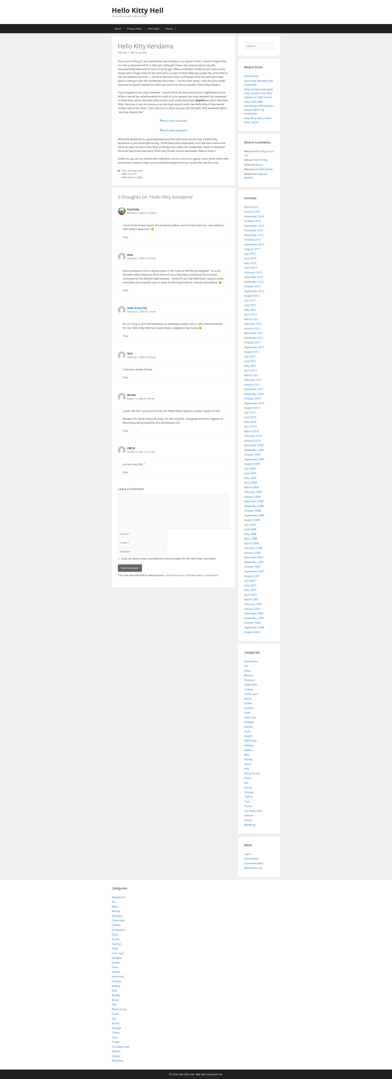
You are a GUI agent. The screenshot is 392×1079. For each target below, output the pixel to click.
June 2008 (250, 529)
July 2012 (250, 300)
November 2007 (254, 562)
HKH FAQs (153, 28)
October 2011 (252, 342)
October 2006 (252, 622)
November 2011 (254, 338)
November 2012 (254, 281)
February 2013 (253, 272)
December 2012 (253, 277)
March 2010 (251, 431)
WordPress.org (253, 868)
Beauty (248, 675)
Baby (247, 670)
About (118, 28)
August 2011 (252, 351)
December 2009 (253, 445)
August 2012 (252, 295)
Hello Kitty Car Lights (132, 177)
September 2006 (254, 627)
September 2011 (254, 347)
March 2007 (251, 599)
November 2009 (254, 450)
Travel (248, 806)
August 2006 (252, 632)
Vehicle (248, 815)
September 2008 (254, 515)
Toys (123, 170)
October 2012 (252, 286)
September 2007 (254, 571)
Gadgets (249, 722)
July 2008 (250, 524)
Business (249, 680)
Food (247, 712)
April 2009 (250, 482)
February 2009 (253, 492)
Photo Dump (252, 773)
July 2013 (250, 253)
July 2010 (250, 412)
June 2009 (250, 473)
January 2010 (252, 440)
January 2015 (252, 211)
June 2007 (250, 585)
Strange (249, 792)
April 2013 (250, 267)
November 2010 (254, 394)
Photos (169, 28)
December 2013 (253, 230)
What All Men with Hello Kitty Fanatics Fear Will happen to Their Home (258, 93)
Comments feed (253, 863)
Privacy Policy (134, 28)
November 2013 (254, 235)
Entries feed (251, 858)
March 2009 (251, 487)
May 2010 (250, 422)
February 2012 (253, 323)
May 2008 (250, 534)
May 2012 (250, 310)
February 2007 (253, 604)
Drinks (248, 703)
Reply (125, 237)
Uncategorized (135, 170)
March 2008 (251, 543)
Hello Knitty (251, 76)
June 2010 (250, 417)
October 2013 (252, 239)
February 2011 (253, 380)
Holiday (249, 745)
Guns (247, 731)
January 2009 (252, 496)
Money (248, 759)
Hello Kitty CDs (129, 173)
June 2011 (250, 361)
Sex (246, 782)
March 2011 (251, 375)
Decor (247, 698)
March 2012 (251, 319)
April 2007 (250, 594)
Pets (246, 768)
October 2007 (252, 566)
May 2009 (250, 478)
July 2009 (250, 468)
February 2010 (253, 436)
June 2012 (250, 305)
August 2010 (252, 408)
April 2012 (250, 314)
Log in (248, 854)
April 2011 (250, 370)
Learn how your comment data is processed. (192, 575)
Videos (248, 820)
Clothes (248, 689)
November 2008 (254, 506)
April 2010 (250, 426)
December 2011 (253, 333)
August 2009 (252, 464)
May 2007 (250, 590)
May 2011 (250, 366)
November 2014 (254, 216)
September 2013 (254, 244)
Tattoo (248, 796)
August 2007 (252, 576)
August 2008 (252, 520)
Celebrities (250, 684)
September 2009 (254, 459)
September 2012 (254, 291)
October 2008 (252, 510)
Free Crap (250, 717)
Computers (251, 694)
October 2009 (252, 454)
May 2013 (250, 263)
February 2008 (253, 548)
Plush (247, 778)
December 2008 (253, 501)
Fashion (249, 708)
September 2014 (254, 225)
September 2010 (254, 403)
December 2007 (253, 557)
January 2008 (252, 552)
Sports (248, 787)
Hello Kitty (250, 740)
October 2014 (252, 221)
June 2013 (250, 258)
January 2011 (252, 384)
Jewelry (248, 750)
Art (246, 666)
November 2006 (254, 618)
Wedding (249, 824)
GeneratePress (214, 1074)
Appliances (251, 661)
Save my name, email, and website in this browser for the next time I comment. (168, 558)
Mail (247, 754)
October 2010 (252, 398)
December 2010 (253, 389)
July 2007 (250, 580)
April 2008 (250, 538)
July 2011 (250, 356)
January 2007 (252, 608)
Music (248, 764)
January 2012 (252, 328)
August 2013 (252, 249)
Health (248, 736)
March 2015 (251, 207)
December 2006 (253, 613)
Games (248, 726)
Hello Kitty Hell (137, 10)
